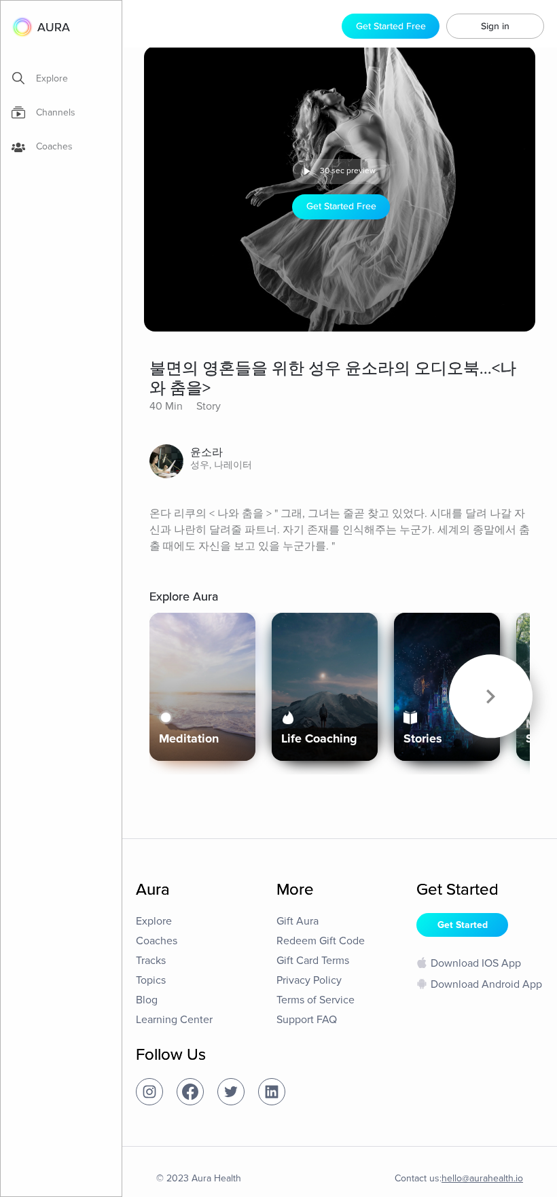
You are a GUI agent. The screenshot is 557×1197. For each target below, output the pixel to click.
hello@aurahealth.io (482, 1178)
